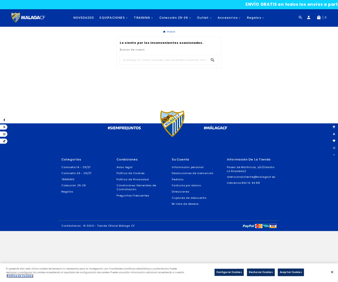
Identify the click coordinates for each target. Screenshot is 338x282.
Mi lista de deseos (185, 204)
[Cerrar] (332, 272)
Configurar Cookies (229, 272)
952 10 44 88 (250, 183)
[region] (169, 272)
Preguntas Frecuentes (133, 195)
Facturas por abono (186, 185)
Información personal (188, 167)
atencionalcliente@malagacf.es (251, 177)
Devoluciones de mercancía (192, 173)
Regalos (67, 191)
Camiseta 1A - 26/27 (76, 167)
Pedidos (177, 179)
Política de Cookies (131, 173)
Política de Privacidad (133, 179)
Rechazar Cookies (261, 272)
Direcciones (180, 191)
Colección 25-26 (73, 185)
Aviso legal (125, 167)
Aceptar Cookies (291, 272)
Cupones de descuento (189, 198)
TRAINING (67, 179)
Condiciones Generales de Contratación (136, 187)
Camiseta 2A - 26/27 (76, 173)
